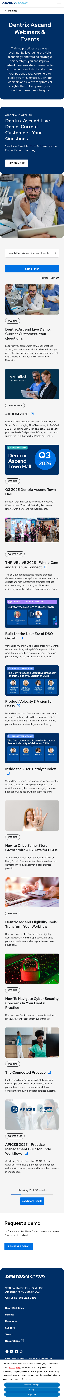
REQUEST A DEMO (18, 1246)
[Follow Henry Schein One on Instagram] (21, 1351)
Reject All (32, 1394)
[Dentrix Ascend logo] (25, 1277)
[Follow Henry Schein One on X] (12, 1351)
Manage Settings (31, 1384)
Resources (11, 1321)
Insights (9, 1314)
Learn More (17, 163)
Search (9, 1334)
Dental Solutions (14, 1308)
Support (10, 1327)
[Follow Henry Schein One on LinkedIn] (16, 1351)
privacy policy (14, 1367)
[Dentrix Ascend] (15, 3)
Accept (32, 1389)
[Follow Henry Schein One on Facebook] (7, 1351)
